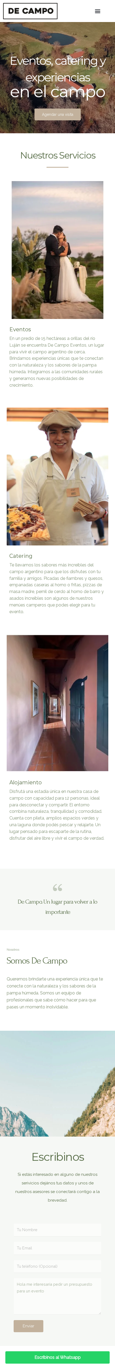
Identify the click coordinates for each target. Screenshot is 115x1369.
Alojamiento (25, 782)
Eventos (20, 329)
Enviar (28, 1326)
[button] (97, 11)
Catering (20, 556)
